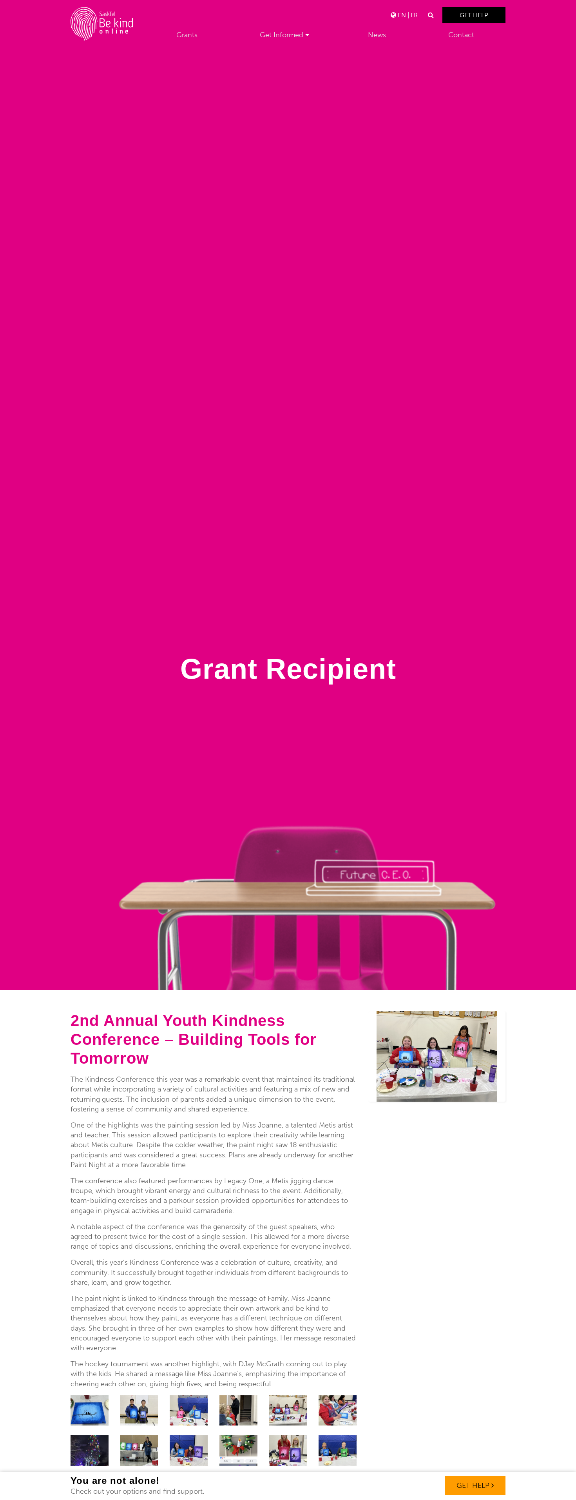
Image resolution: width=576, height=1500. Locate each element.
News (377, 35)
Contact (461, 35)
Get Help (474, 15)
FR (414, 15)
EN (402, 15)
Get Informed (281, 35)
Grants (186, 35)
